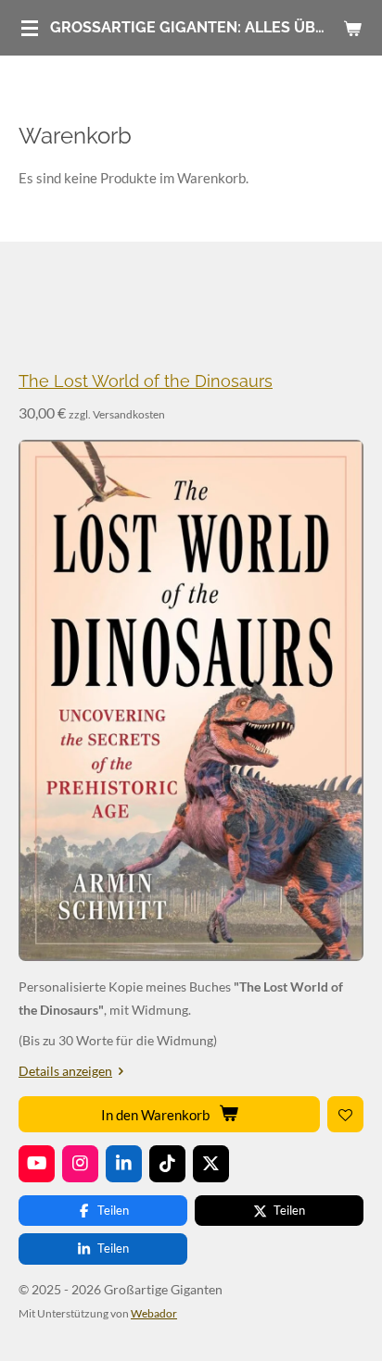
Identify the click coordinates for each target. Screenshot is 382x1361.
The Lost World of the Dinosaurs (146, 381)
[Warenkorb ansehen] (352, 27)
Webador (154, 1312)
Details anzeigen (65, 1071)
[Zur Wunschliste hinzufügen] (345, 1114)
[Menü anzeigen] (29, 27)
